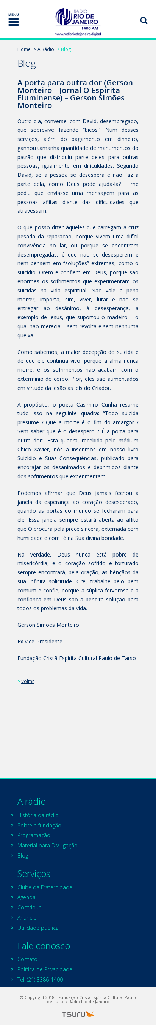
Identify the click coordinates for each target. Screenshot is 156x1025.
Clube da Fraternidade (44, 887)
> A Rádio (44, 49)
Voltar (27, 681)
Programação (33, 835)
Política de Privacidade (44, 969)
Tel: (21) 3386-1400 (40, 979)
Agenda (26, 897)
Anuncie (26, 917)
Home (24, 49)
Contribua (29, 907)
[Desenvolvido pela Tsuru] (78, 1014)
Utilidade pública (38, 927)
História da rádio (38, 815)
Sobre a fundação (39, 825)
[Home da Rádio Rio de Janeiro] (78, 22)
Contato (27, 959)
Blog (22, 855)
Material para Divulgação (47, 845)
